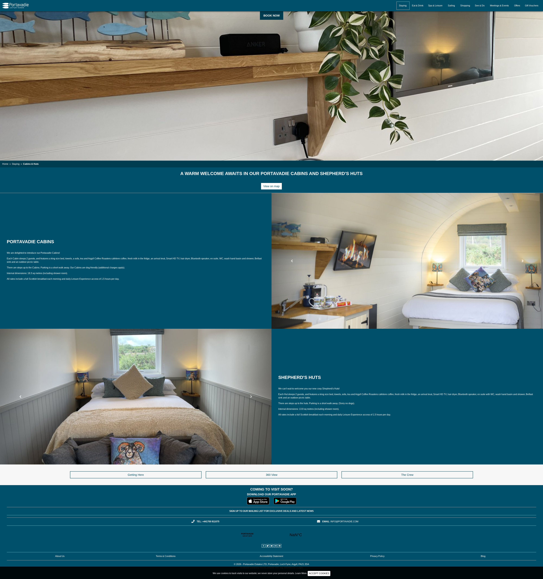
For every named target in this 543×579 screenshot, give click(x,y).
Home (5, 164)
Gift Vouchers (531, 5)
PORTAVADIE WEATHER (271, 535)
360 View (271, 474)
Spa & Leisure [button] (435, 5)
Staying (16, 164)
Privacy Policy (377, 556)
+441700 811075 (210, 521)
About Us (59, 556)
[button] (292, 261)
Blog (483, 556)
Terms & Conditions (165, 556)
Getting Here (136, 474)
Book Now (271, 15)
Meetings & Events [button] (499, 5)
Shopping (465, 5)
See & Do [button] (480, 5)
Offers (517, 5)
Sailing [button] (451, 5)
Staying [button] (403, 5)
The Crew (407, 474)
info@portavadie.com (344, 521)
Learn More (301, 573)
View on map (271, 186)
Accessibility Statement (271, 556)
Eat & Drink (417, 5)
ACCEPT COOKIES (319, 573)
